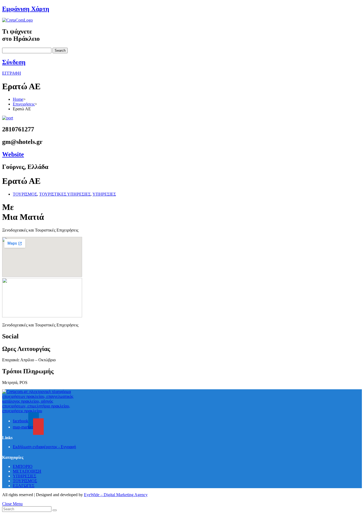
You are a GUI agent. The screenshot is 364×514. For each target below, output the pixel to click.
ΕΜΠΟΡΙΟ (23, 466)
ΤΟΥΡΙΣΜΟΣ (25, 194)
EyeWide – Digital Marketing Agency (116, 494)
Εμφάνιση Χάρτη (25, 8)
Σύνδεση (14, 62)
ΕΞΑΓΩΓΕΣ (23, 485)
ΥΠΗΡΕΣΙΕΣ (104, 194)
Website (13, 154)
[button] (11, 73)
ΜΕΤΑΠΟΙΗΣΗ (27, 471)
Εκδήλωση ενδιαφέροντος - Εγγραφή (44, 446)
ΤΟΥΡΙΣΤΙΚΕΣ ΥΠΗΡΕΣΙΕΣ (65, 194)
